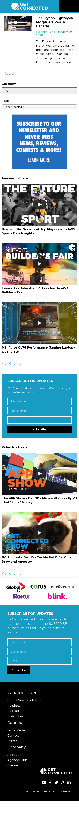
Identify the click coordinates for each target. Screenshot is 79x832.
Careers (13, 765)
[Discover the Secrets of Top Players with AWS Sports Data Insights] (39, 205)
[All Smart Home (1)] (39, 90)
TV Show (13, 705)
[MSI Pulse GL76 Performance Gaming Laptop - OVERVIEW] (39, 323)
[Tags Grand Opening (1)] (39, 106)
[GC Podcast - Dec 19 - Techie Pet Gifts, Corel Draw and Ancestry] (39, 533)
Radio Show (16, 716)
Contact (13, 735)
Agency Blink (17, 760)
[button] (75, 6)
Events (12, 741)
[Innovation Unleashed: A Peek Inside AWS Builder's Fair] (39, 264)
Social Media (16, 730)
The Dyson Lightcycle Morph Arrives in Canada (55, 22)
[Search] (39, 73)
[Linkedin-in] (69, 782)
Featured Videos (15, 178)
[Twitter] (56, 782)
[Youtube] (43, 782)
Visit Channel (12, 363)
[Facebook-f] (50, 782)
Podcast (13, 711)
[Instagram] (62, 782)
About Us (14, 755)
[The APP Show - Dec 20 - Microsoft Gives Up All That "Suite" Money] (39, 474)
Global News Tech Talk (24, 700)
